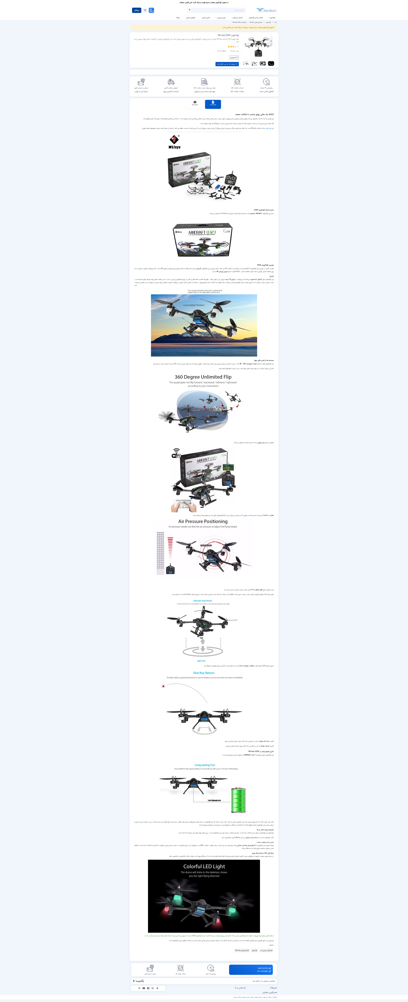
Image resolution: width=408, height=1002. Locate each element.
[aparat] (139, 988)
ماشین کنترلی (206, 18)
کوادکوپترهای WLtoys (256, 22)
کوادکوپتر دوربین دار (266, 950)
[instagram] (153, 988)
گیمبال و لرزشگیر (237, 18)
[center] (190, 10)
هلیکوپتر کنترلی (190, 18)
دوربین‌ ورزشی (221, 18)
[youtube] (144, 988)
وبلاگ (178, 18)
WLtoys (233, 51)
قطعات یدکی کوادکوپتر (256, 18)
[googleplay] (138, 981)
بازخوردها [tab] (195, 104)
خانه (275, 22)
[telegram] (157, 988)
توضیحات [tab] (213, 104)
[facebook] (148, 988)
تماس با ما (239, 987)
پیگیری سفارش (268, 992)
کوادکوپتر (272, 18)
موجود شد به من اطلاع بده (226, 64)
